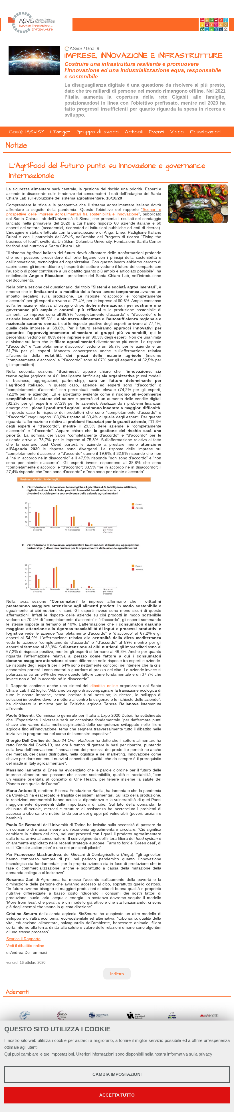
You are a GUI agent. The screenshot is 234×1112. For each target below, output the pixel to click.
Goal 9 (92, 48)
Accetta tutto (117, 1095)
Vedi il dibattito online (25, 945)
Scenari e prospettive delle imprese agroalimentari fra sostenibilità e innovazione (83, 211)
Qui (7, 1054)
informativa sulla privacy (189, 1054)
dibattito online (104, 685)
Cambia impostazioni (117, 1074)
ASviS (76, 48)
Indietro (117, 974)
